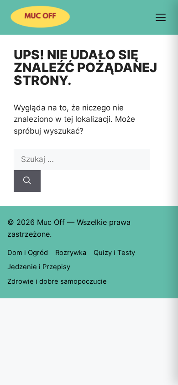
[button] (161, 17)
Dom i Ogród (27, 253)
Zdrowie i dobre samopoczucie (57, 281)
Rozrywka (70, 253)
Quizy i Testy (114, 253)
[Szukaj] (27, 181)
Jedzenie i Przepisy (38, 267)
